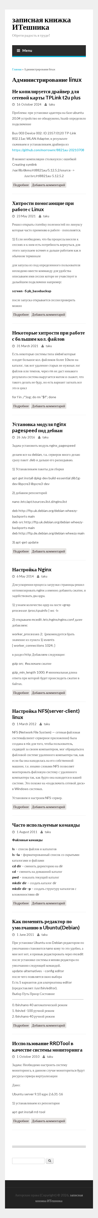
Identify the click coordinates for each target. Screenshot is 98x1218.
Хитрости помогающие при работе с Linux (43, 206)
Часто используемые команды (46, 825)
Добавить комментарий (48, 185)
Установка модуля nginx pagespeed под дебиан (39, 427)
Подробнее (21, 185)
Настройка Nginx (31, 569)
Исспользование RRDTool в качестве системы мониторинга (47, 1046)
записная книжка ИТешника (41, 23)
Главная (17, 69)
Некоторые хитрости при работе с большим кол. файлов (48, 336)
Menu (27, 50)
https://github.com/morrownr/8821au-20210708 (48, 150)
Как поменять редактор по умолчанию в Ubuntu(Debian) (46, 924)
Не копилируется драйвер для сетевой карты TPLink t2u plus (46, 94)
